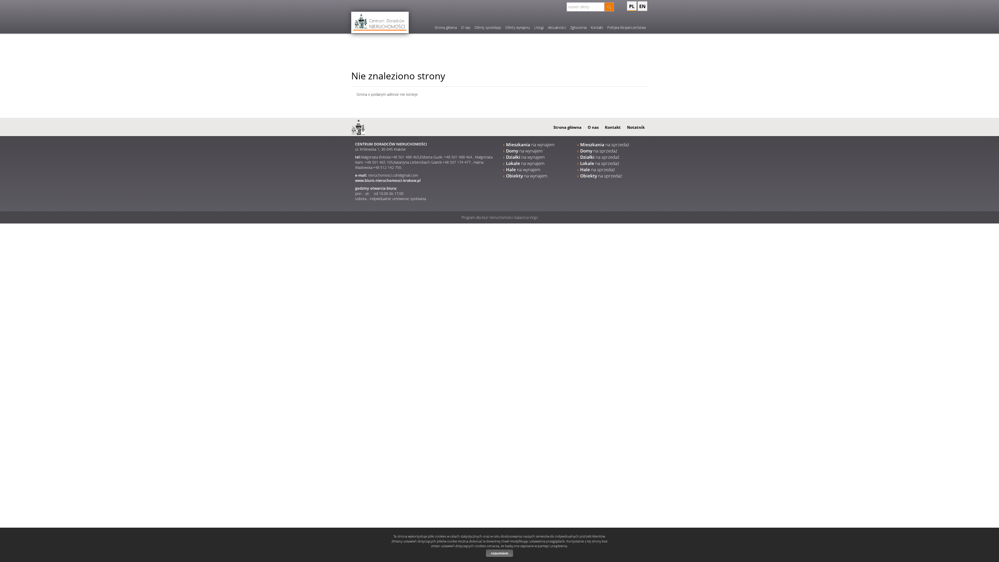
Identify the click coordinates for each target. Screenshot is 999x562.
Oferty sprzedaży (488, 27)
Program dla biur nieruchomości (488, 217)
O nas (465, 27)
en (642, 6)
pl (632, 6)
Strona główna (445, 27)
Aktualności (557, 27)
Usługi (539, 27)
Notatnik (636, 127)
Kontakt (597, 27)
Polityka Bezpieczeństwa (626, 27)
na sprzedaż (604, 145)
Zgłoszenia (578, 27)
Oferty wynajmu (517, 27)
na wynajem (530, 145)
